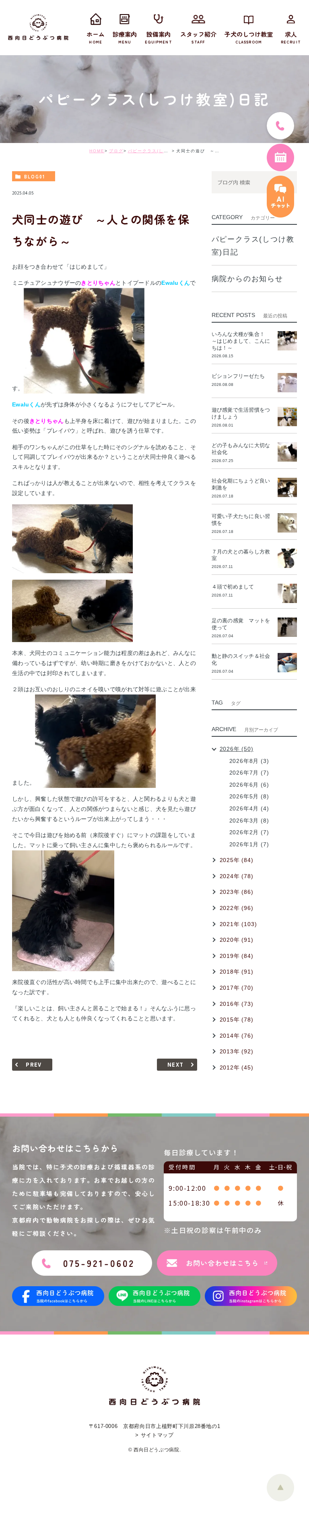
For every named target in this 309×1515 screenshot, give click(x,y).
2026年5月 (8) (249, 796)
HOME (97, 151)
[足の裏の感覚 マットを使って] (287, 627)
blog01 (34, 176)
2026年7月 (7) (249, 772)
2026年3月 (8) (249, 820)
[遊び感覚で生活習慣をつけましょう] (287, 416)
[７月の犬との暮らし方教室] (287, 558)
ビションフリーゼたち (241, 376)
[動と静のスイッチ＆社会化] (287, 662)
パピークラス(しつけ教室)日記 (161, 151)
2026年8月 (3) (249, 761)
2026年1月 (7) (249, 844)
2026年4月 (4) (249, 808)
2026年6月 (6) (249, 784)
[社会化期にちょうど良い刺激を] (287, 487)
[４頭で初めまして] (287, 593)
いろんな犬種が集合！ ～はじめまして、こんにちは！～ (241, 341)
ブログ (116, 151)
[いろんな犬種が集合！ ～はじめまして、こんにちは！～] (287, 340)
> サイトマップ (154, 1435)
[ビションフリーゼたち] (287, 382)
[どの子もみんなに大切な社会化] (287, 452)
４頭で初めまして (233, 587)
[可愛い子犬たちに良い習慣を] (287, 523)
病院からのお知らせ (247, 279)
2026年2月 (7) (249, 832)
